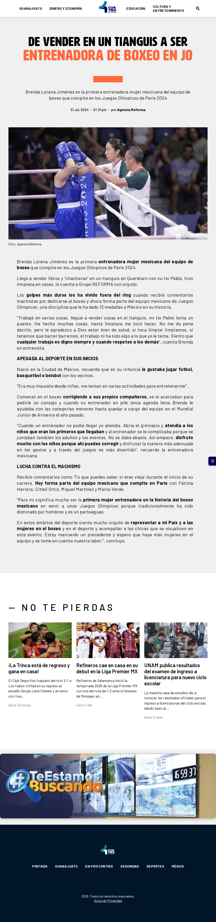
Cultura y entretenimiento (168, 8)
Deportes (155, 866)
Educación (135, 8)
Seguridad (129, 866)
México (178, 866)
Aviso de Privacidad (108, 901)
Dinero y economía (66, 8)
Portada (39, 866)
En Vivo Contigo (99, 866)
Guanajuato (30, 8)
